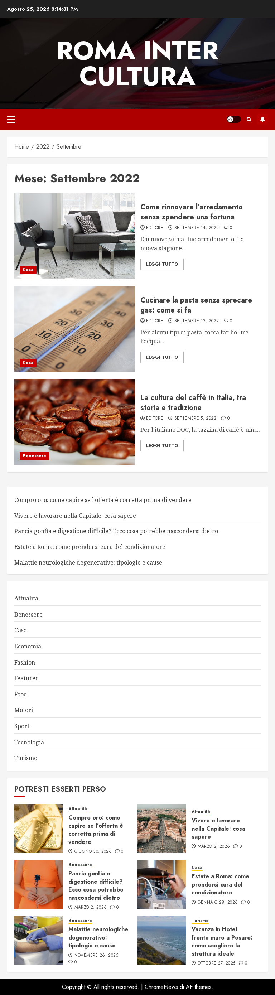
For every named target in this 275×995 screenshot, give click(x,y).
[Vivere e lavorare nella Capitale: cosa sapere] (162, 828)
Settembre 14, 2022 (196, 228)
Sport (21, 726)
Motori (23, 710)
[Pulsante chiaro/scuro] (234, 119)
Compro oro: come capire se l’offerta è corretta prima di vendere (103, 500)
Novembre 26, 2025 (96, 955)
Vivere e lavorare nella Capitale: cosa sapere (75, 516)
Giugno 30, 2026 (93, 852)
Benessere (34, 456)
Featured (26, 678)
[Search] (249, 119)
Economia (27, 646)
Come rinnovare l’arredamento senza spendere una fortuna (191, 212)
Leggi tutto (162, 264)
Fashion (24, 662)
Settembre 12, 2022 (196, 321)
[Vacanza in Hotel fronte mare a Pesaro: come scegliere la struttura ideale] (162, 940)
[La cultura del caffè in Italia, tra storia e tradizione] (74, 422)
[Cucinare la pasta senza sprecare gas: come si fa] (74, 329)
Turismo (25, 758)
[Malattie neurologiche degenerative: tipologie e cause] (38, 940)
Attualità (26, 598)
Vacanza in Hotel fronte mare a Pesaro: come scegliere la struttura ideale (222, 941)
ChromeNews (161, 987)
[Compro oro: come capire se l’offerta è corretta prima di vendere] (38, 828)
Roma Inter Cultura (137, 63)
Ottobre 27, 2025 (217, 963)
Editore (155, 228)
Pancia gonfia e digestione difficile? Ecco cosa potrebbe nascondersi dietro (116, 531)
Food (20, 694)
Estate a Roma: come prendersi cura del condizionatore (89, 547)
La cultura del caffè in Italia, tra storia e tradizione (193, 402)
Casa (28, 269)
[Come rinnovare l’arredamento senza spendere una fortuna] (74, 236)
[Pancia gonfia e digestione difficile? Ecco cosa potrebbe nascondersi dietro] (38, 884)
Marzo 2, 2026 (214, 847)
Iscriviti (262, 119)
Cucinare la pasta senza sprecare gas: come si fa (196, 305)
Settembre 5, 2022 (195, 418)
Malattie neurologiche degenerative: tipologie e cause (88, 562)
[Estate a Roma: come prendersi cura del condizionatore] (162, 884)
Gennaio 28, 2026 (218, 902)
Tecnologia (29, 742)
